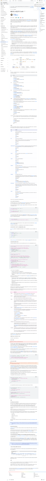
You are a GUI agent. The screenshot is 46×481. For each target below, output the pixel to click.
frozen (14, 79)
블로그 (16, 0)
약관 (9, 479)
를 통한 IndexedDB (18, 318)
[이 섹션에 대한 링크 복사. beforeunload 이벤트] (16, 361)
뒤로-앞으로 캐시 (18, 349)
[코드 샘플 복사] (36, 207)
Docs (1, 2)
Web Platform (5, 2)
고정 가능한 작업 (20, 307)
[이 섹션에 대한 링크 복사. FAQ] (12, 400)
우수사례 (13, 0)
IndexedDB (18, 312)
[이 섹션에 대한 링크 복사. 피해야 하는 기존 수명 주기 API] (20, 336)
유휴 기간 (22, 294)
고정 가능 (29, 98)
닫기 (38, 8)
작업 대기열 (18, 307)
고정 (36, 432)
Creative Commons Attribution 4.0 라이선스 (21, 468)
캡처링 (19, 273)
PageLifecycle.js (14, 334)
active (14, 84)
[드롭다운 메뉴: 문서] (11, 0)
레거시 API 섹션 (19, 193)
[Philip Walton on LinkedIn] (15, 15)
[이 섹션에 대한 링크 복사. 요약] (12, 460)
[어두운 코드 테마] (35, 207)
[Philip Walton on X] (13, 15)
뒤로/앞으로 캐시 (33, 175)
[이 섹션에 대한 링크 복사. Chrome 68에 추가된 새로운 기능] (19, 201)
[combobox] (33, 0)
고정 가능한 (27, 153)
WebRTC (16, 314)
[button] (3, 26)
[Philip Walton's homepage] (17, 15)
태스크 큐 (26, 98)
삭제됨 (24, 202)
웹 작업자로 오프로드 (30, 294)
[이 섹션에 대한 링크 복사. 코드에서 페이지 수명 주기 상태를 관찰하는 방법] (26, 227)
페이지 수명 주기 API (29, 20)
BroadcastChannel (18, 313)
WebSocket (23, 315)
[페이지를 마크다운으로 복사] (24, 11)
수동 (13, 81)
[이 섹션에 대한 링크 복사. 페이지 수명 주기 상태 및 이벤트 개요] (22, 50)
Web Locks (17, 316)
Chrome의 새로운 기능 (20, 0)
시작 (42, 8)
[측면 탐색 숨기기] (7, 480)
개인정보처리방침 (12, 479)
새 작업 (33, 109)
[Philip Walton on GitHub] (14, 15)
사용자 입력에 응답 (27, 293)
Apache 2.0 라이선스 (34, 468)
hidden (14, 85)
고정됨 (22, 202)
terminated (14, 97)
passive (14, 78)
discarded (14, 96)
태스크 (30, 98)
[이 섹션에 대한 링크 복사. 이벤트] (12, 125)
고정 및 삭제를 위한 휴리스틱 (33, 419)
